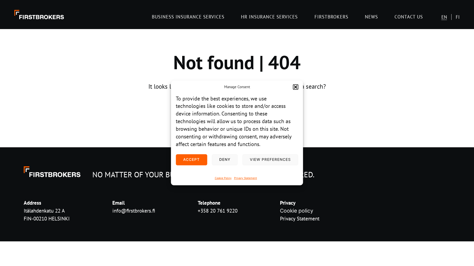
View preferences (270, 159)
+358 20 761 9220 (217, 210)
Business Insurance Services (188, 17)
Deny (224, 159)
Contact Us (409, 17)
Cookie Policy (223, 178)
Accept (191, 159)
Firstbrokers (331, 17)
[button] (295, 87)
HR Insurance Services (269, 17)
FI (458, 17)
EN (444, 17)
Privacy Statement (245, 178)
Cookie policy (296, 211)
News (371, 17)
